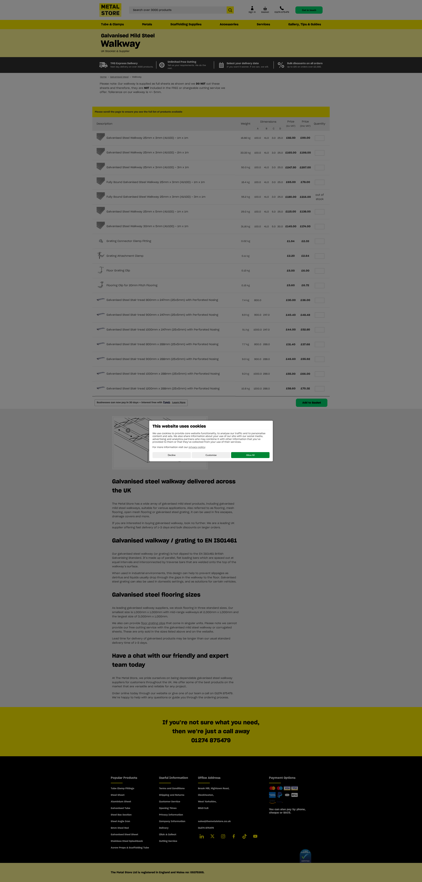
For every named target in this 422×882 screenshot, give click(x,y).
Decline (172, 455)
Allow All (250, 455)
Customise (211, 455)
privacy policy (197, 447)
